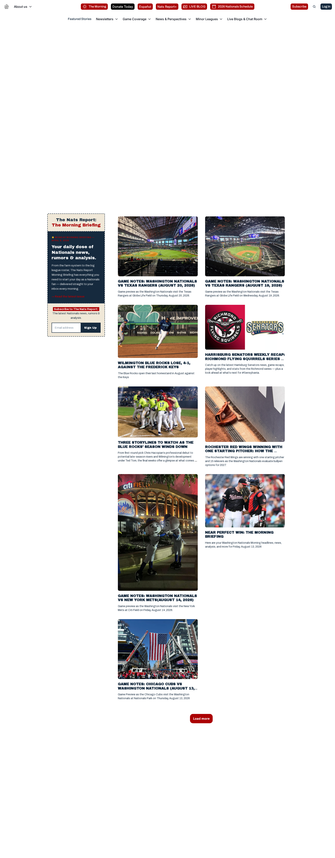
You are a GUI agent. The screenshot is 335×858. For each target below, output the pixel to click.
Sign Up (90, 327)
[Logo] (6, 6)
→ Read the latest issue (68, 296)
